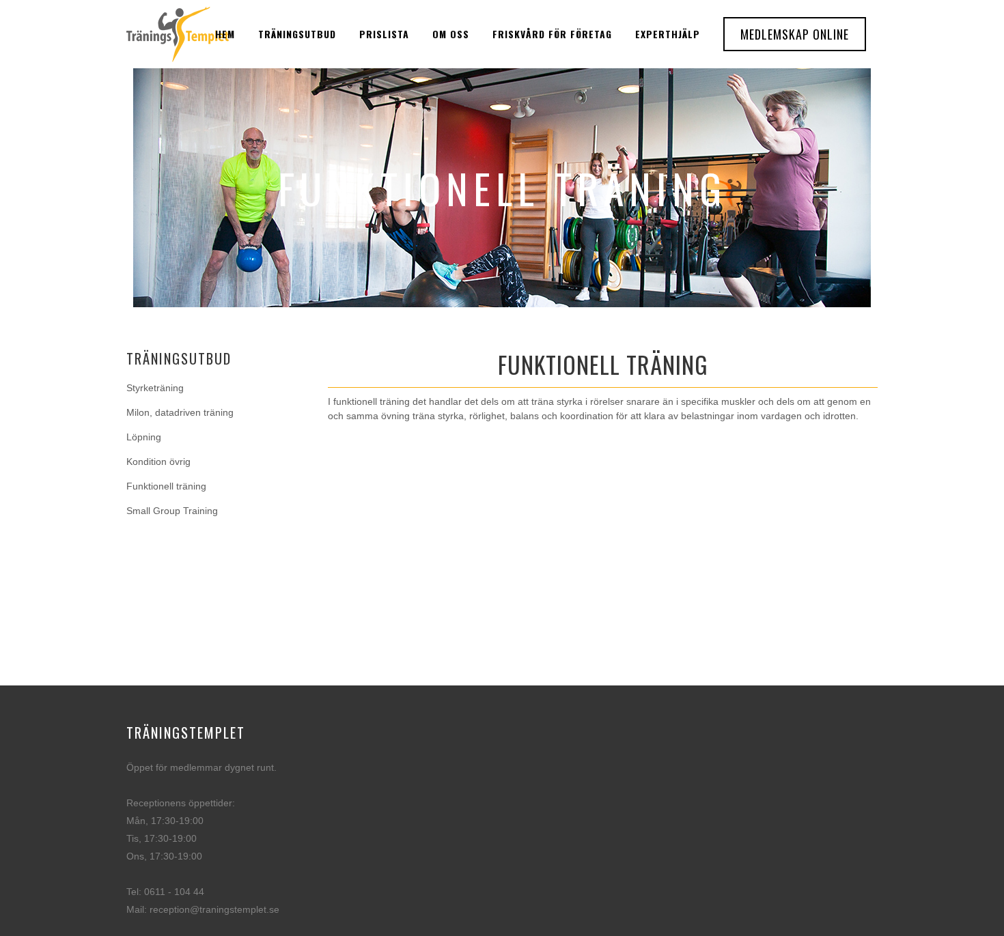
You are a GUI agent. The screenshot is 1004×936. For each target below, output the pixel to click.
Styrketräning (155, 387)
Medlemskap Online (794, 34)
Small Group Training (172, 510)
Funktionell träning (166, 486)
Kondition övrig (158, 461)
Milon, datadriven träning (180, 412)
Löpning (143, 436)
